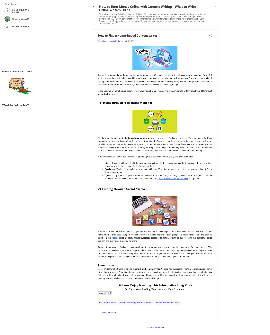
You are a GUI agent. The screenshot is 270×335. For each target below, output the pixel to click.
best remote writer (107, 302)
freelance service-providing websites (135, 302)
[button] (210, 36)
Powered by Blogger (155, 328)
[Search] (216, 7)
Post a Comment (108, 313)
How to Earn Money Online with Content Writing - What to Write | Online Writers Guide (148, 8)
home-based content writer (168, 302)
